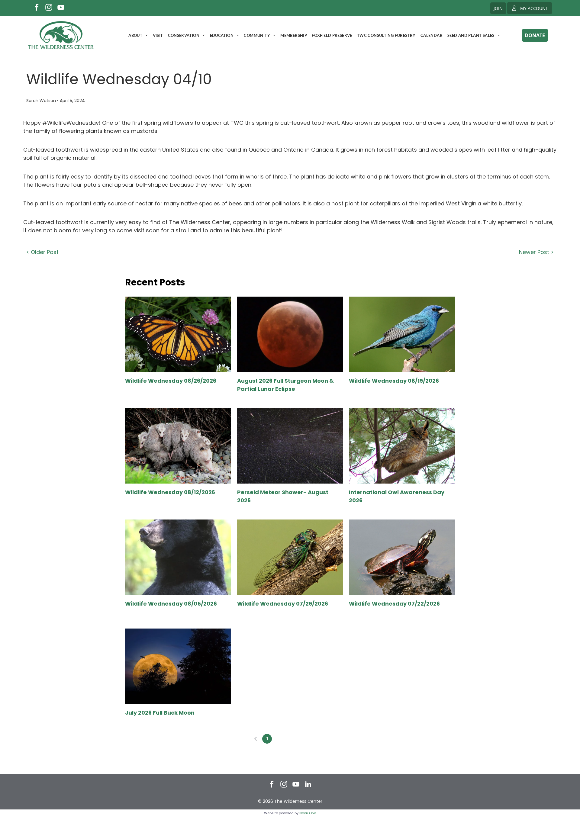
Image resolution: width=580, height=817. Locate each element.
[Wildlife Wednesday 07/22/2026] (402, 557)
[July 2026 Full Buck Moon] (178, 666)
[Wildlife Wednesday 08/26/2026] (178, 334)
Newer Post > (536, 252)
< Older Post (42, 252)
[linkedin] (308, 785)
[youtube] (61, 8)
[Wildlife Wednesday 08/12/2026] (178, 446)
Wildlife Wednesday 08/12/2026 (170, 492)
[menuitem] (138, 35)
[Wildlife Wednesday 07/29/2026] (290, 557)
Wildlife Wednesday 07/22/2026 (394, 603)
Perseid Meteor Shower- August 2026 (282, 496)
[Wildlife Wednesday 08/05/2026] (178, 557)
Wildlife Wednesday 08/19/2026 (394, 380)
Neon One (307, 813)
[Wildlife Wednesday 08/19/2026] (402, 334)
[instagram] (49, 8)
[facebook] (36, 8)
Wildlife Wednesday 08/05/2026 (171, 603)
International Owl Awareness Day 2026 (396, 496)
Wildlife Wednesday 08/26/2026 (170, 380)
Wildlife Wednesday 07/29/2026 (282, 603)
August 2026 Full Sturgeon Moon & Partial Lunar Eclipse (285, 385)
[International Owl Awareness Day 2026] (402, 446)
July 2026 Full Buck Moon (160, 712)
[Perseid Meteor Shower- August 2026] (290, 446)
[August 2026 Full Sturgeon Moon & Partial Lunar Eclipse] (290, 334)
